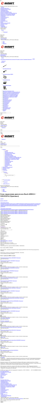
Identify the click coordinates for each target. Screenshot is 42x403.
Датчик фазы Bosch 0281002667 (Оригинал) (8, 280)
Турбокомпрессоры (22, 203)
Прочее (3, 206)
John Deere (8, 209)
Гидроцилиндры (19, 205)
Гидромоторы (5, 205)
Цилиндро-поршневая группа (31, 203)
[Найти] (1, 114)
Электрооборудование (4, 382)
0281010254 (2, 240)
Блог (1, 375)
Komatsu (2, 209)
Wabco (17, 209)
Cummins (12, 209)
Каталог (6, 151)
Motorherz (21, 209)
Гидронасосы (29, 205)
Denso (27, 209)
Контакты (2, 376)
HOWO (29, 209)
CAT (19, 209)
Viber (4, 41)
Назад (7, 150)
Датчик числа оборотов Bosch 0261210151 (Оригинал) (10, 330)
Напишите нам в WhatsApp (6, 395)
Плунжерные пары (3, 392)
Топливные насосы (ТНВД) (14, 203)
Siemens (5, 209)
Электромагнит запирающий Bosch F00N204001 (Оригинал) (11, 300)
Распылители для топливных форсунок (20, 204)
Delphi (24, 209)
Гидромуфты (24, 205)
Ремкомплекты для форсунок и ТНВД (7, 386)
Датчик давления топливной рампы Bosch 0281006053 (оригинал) (12, 340)
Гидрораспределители (12, 205)
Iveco (15, 209)
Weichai (32, 209)
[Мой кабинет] (0, 128)
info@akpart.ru (4, 38)
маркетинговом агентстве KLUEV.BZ (16, 398)
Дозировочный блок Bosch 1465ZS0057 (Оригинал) (10, 260)
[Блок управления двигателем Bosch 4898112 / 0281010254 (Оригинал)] (13, 211)
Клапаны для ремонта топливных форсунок (8, 384)
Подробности (2, 226)
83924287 (10, 240)
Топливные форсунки (4, 203)
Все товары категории (4, 371)
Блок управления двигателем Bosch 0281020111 (9, 350)
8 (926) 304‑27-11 (4, 26)
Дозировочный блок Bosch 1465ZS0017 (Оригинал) (10, 290)
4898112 (6, 240)
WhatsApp (4, 43)
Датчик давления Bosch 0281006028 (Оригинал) (9, 270)
